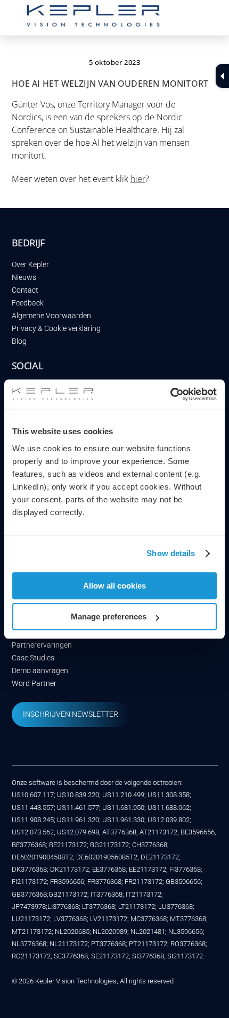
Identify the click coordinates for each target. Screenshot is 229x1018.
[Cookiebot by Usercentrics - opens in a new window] (170, 394)
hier (137, 179)
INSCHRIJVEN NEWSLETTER (70, 714)
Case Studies (33, 658)
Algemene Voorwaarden (51, 315)
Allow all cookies (114, 585)
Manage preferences (108, 616)
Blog (19, 341)
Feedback (28, 303)
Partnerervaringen (42, 645)
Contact (25, 290)
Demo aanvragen (40, 670)
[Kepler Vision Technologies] (93, 21)
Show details (170, 553)
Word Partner (34, 683)
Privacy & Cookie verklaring (56, 328)
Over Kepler (30, 264)
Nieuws (24, 277)
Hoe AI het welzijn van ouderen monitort (110, 83)
